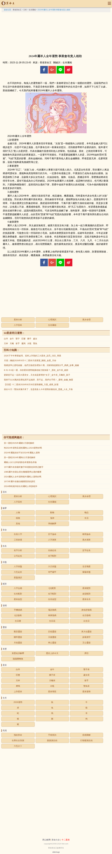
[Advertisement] (56, 32)
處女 (35, 338)
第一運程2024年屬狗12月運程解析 (19, 457)
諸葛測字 (86, 637)
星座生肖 (86, 599)
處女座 (86, 675)
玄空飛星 (86, 566)
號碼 (5, 605)
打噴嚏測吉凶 (86, 740)
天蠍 (12, 343)
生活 (86, 518)
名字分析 (18, 550)
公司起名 (18, 556)
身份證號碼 (86, 610)
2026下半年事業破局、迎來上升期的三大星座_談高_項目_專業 (32, 355)
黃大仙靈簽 (86, 631)
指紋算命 (18, 735)
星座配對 (86, 588)
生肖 (5, 698)
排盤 (5, 562)
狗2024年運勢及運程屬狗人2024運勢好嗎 (23, 448)
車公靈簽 (52, 642)
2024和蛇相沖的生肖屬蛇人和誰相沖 (20, 486)
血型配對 (86, 594)
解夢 (5, 508)
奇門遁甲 (52, 572)
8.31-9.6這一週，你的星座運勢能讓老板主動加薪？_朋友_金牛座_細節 (36, 370)
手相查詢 (52, 735)
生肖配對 (18, 594)
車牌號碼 (52, 615)
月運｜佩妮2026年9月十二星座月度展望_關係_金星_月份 (30, 360)
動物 (52, 512)
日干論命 (52, 534)
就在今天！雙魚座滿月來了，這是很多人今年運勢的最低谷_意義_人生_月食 (38, 389)
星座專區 (52, 691)
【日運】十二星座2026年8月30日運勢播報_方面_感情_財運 (31, 384)
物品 (86, 512)
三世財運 (18, 540)
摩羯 (18, 686)
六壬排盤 (52, 566)
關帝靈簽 (18, 637)
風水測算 (86, 540)
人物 (18, 512)
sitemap (56, 852)
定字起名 (86, 550)
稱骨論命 (86, 534)
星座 (5, 665)
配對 (5, 584)
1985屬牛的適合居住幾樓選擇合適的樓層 (22, 472)
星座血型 (18, 599)
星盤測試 (18, 577)
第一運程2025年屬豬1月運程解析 (19, 443)
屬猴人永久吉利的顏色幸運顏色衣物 (20, 462)
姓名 (5, 546)
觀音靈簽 (18, 631)
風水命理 (86, 319)
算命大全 (56, 840)
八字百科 (18, 325)
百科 (25, 10)
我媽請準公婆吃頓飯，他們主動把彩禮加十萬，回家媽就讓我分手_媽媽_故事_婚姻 (41, 365)
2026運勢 (18, 702)
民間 (5, 730)
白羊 (6, 338)
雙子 (18, 338)
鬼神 (52, 518)
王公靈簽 (86, 642)
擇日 (86, 653)
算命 (5, 530)
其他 (18, 523)
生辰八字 (18, 534)
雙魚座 (86, 686)
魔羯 (23, 343)
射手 (18, 343)
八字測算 (52, 540)
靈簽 (5, 627)
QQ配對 (52, 588)
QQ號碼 (18, 615)
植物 (18, 518)
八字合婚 (18, 588)
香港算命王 (17, 10)
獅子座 (52, 675)
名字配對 (52, 556)
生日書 (18, 621)
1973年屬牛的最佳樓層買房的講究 (19, 481)
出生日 (86, 621)
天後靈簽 (52, 637)
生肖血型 (52, 599)
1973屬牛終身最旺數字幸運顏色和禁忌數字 (23, 467)
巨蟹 (23, 338)
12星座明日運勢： (14, 332)
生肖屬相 (32, 10)
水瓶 (29, 343)
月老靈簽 (18, 642)
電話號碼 (52, 610)
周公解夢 (46, 840)
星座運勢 (86, 691)
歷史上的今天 (52, 653)
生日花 (52, 621)
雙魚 (35, 343)
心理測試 (52, 319)
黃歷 (5, 649)
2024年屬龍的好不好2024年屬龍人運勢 (22, 452)
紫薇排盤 (86, 572)
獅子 (29, 338)
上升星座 (18, 691)
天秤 (6, 343)
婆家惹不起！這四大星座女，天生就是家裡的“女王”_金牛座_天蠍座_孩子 (37, 375)
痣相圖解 (86, 735)
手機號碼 (18, 610)
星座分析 (18, 319)
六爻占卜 (18, 746)
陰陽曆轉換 (18, 659)
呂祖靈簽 (52, 631)
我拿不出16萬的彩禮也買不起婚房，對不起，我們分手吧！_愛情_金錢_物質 (38, 380)
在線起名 (52, 550)
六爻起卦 (18, 572)
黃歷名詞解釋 (18, 653)
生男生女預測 (18, 740)
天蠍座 (52, 680)
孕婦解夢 (52, 523)
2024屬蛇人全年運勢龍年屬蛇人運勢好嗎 (22, 476)
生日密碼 (86, 615)
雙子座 (86, 669)
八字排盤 (18, 566)
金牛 (12, 338)
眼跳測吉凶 (52, 740)
